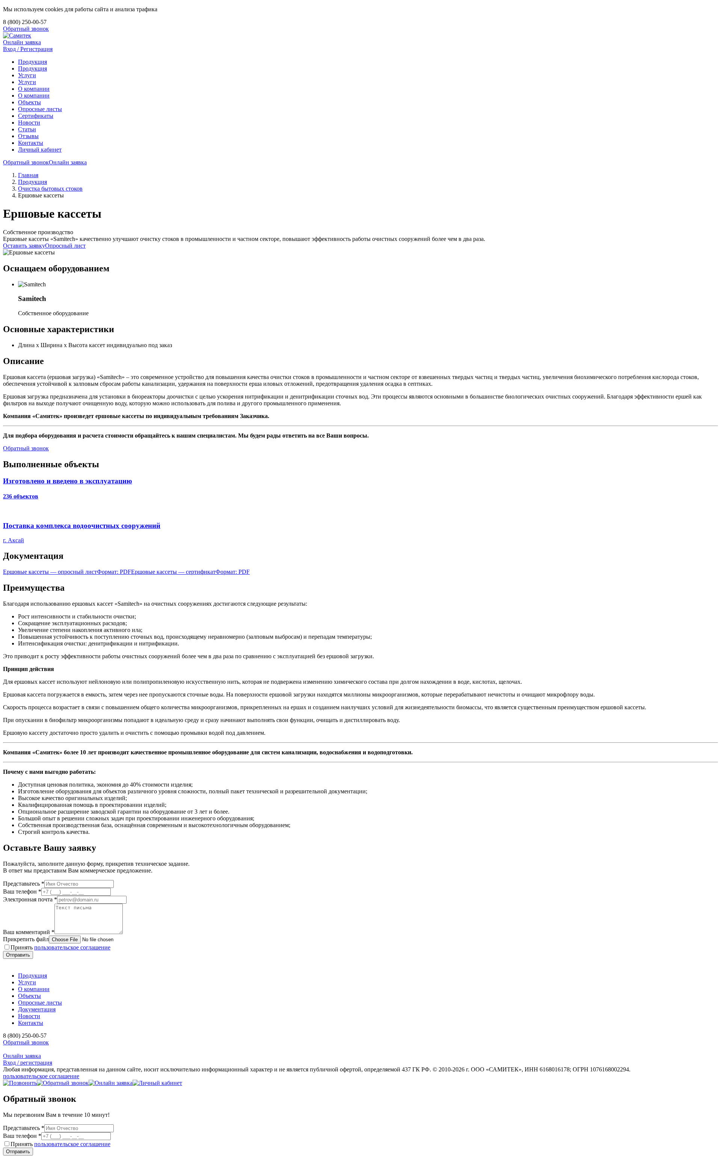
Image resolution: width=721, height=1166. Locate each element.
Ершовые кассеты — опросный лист (67, 572)
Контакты (30, 143)
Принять (60, 947)
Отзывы (28, 136)
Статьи (27, 129)
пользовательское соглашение (72, 947)
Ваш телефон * (22, 891)
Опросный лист (65, 245)
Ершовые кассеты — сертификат (190, 572)
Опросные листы (40, 109)
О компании (34, 89)
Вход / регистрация (27, 1062)
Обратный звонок (26, 29)
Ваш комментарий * (28, 932)
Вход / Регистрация (28, 49)
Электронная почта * (30, 899)
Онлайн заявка (22, 42)
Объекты (29, 102)
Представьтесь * (23, 883)
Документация (37, 1009)
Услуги (27, 75)
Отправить (18, 955)
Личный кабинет (40, 149)
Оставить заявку (24, 245)
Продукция (32, 62)
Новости (29, 122)
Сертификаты (35, 116)
